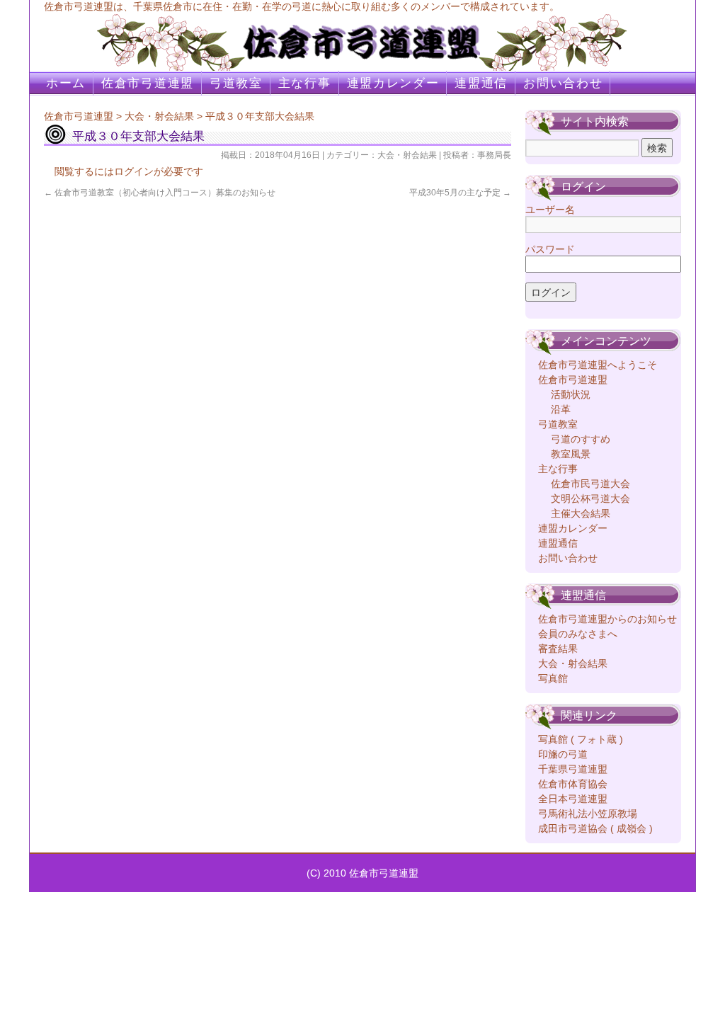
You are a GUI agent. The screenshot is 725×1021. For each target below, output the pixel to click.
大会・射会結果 (159, 116)
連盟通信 (481, 83)
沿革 (561, 409)
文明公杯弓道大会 (590, 498)
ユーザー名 (550, 209)
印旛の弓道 (563, 754)
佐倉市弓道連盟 (147, 83)
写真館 (553, 678)
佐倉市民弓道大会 (590, 483)
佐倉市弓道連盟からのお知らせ (607, 618)
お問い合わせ (563, 83)
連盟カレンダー (393, 83)
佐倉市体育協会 (572, 783)
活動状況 (570, 394)
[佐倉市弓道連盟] (362, 35)
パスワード (550, 249)
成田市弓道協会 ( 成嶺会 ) (595, 828)
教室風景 (570, 454)
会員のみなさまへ (577, 633)
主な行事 (304, 83)
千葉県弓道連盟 (572, 769)
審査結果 (558, 648)
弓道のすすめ (580, 439)
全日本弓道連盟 (572, 798)
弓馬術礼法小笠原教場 (587, 813)
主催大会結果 (580, 513)
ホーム (66, 83)
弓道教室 (236, 83)
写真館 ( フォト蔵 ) (580, 739)
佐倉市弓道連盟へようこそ (597, 364)
